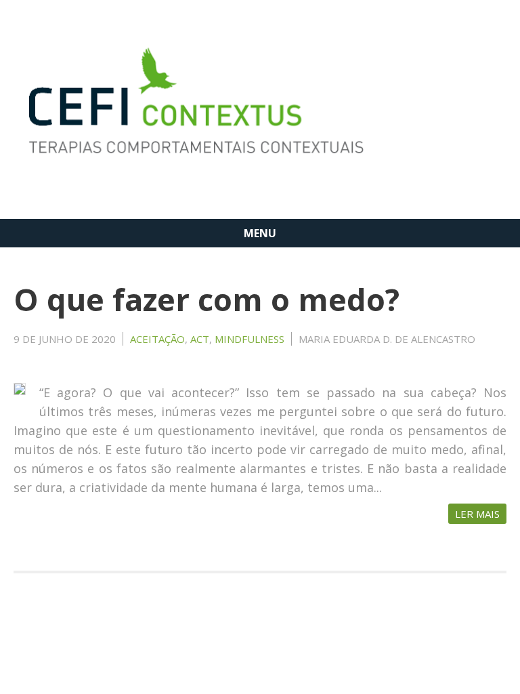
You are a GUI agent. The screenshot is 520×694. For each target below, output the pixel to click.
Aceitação (157, 339)
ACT (199, 339)
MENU (260, 233)
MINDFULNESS (249, 339)
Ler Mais (477, 513)
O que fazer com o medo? (206, 299)
